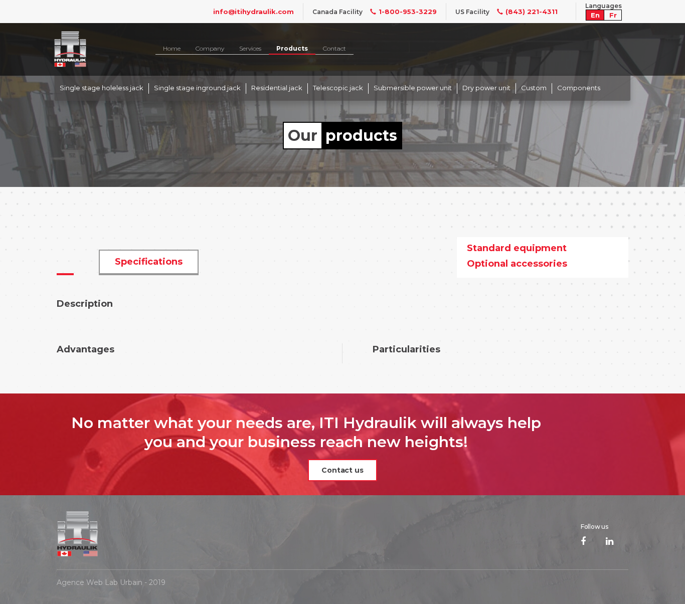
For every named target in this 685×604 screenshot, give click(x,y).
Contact (334, 48)
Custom (534, 88)
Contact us (342, 470)
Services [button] (250, 48)
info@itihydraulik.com (253, 12)
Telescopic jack (338, 88)
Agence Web (80, 582)
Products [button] (292, 48)
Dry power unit (486, 88)
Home (172, 48)
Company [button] (210, 48)
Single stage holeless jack (101, 88)
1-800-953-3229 (408, 12)
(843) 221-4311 (531, 12)
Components (578, 88)
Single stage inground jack (197, 88)
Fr (613, 15)
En (595, 15)
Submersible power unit (413, 88)
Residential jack (276, 88)
